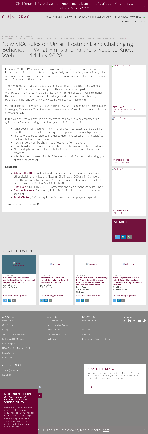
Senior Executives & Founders (15, 334)
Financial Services (55, 321)
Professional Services (56, 334)
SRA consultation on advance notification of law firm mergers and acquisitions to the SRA (19, 280)
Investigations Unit (10, 358)
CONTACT (141, 21)
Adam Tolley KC (23, 173)
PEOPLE (47, 17)
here (106, 430)
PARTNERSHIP (57, 17)
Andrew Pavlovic (24, 190)
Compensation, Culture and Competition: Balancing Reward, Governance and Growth (54, 280)
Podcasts (86, 330)
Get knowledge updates (15, 295)
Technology (52, 339)
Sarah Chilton (22, 197)
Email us (6, 375)
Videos (85, 325)
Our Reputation (9, 325)
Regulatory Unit (9, 353)
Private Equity (53, 330)
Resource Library (89, 321)
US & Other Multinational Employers (18, 348)
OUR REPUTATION (128, 21)
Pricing (5, 330)
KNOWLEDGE (135, 17)
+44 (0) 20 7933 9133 (15, 370)
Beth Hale (20, 187)
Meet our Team (9, 321)
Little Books (87, 334)
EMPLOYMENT (71, 17)
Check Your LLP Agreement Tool (96, 339)
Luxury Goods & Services (58, 325)
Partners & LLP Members (13, 339)
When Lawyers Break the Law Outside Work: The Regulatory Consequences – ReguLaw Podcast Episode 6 (128, 281)
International (121, 17)
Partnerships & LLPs (11, 344)
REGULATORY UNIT (86, 17)
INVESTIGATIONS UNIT (104, 17)
